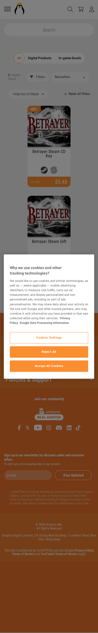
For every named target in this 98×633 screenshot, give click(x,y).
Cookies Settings (49, 337)
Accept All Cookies (49, 366)
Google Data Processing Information (44, 323)
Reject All (49, 352)
